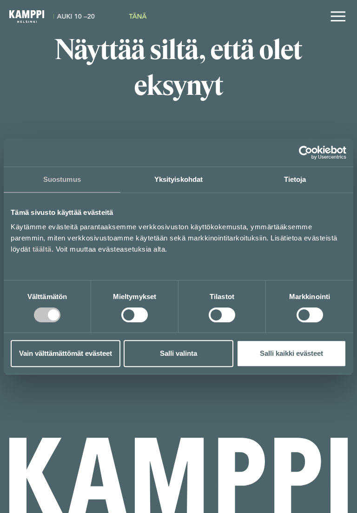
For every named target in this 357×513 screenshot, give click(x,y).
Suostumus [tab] (62, 179)
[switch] (134, 314)
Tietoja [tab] (295, 179)
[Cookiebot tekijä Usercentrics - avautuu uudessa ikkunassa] (305, 153)
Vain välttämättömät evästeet (65, 353)
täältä (42, 249)
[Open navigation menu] (338, 16)
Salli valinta (178, 353)
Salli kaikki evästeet (291, 353)
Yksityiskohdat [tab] (178, 179)
